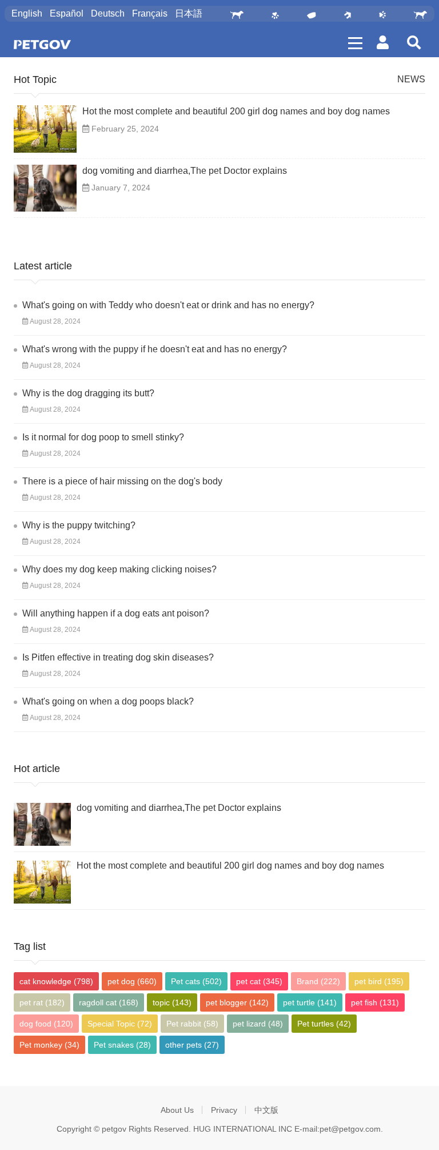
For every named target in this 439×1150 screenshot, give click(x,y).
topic (172, 1002)
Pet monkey (49, 1044)
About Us (177, 1110)
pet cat (259, 981)
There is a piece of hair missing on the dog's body (122, 481)
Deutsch (108, 13)
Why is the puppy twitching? (78, 525)
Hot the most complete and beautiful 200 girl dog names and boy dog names (236, 111)
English (26, 13)
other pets (192, 1044)
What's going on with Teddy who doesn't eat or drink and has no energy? (168, 305)
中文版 (266, 1110)
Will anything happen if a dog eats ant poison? (115, 613)
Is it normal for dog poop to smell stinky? (103, 437)
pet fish (375, 1002)
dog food (46, 1023)
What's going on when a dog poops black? (108, 701)
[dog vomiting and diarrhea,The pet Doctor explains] (45, 188)
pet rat (42, 1002)
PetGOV (42, 44)
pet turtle (310, 1002)
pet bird (379, 981)
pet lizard (258, 1023)
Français (149, 13)
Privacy (224, 1110)
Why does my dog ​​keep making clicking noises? (119, 569)
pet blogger (237, 1002)
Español (66, 13)
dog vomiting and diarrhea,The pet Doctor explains (184, 171)
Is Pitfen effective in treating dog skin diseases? (118, 657)
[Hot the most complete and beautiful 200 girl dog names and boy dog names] (45, 129)
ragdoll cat (108, 1002)
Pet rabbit (192, 1023)
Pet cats (196, 981)
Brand (318, 981)
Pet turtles (324, 1023)
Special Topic (119, 1023)
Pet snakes (122, 1044)
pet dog (132, 981)
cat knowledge (56, 981)
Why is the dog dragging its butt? (88, 393)
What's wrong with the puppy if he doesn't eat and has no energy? (154, 349)
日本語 (188, 13)
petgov (114, 1128)
